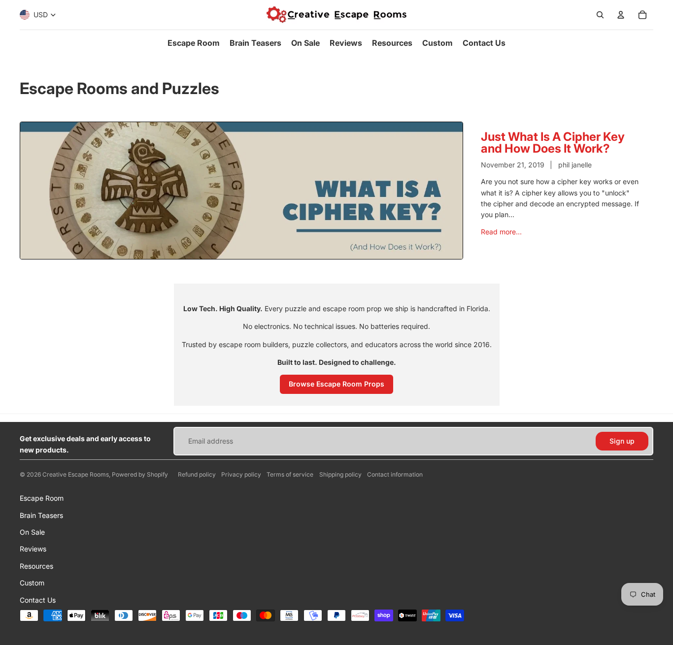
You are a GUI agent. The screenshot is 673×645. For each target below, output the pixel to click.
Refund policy (197, 474)
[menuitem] (194, 43)
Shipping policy (340, 474)
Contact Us (38, 600)
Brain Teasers (41, 515)
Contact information (395, 474)
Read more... (501, 231)
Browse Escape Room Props (336, 384)
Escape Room (42, 498)
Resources (36, 566)
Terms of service (290, 474)
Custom (32, 583)
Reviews (33, 549)
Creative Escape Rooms (75, 474)
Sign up (622, 441)
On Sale (32, 532)
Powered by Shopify (140, 474)
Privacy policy (241, 474)
